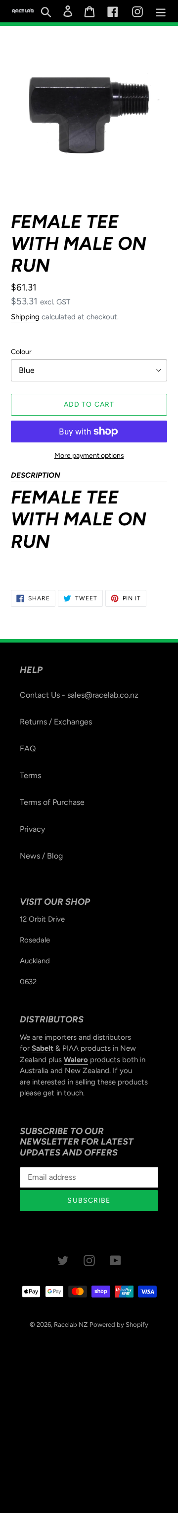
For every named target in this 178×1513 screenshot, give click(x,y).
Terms (30, 775)
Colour (21, 352)
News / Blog (41, 856)
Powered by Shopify (118, 1324)
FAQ (28, 748)
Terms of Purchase (52, 802)
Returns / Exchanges (56, 721)
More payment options (89, 455)
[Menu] (161, 11)
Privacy (32, 829)
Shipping (25, 316)
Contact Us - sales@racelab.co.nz (79, 695)
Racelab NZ (71, 1324)
